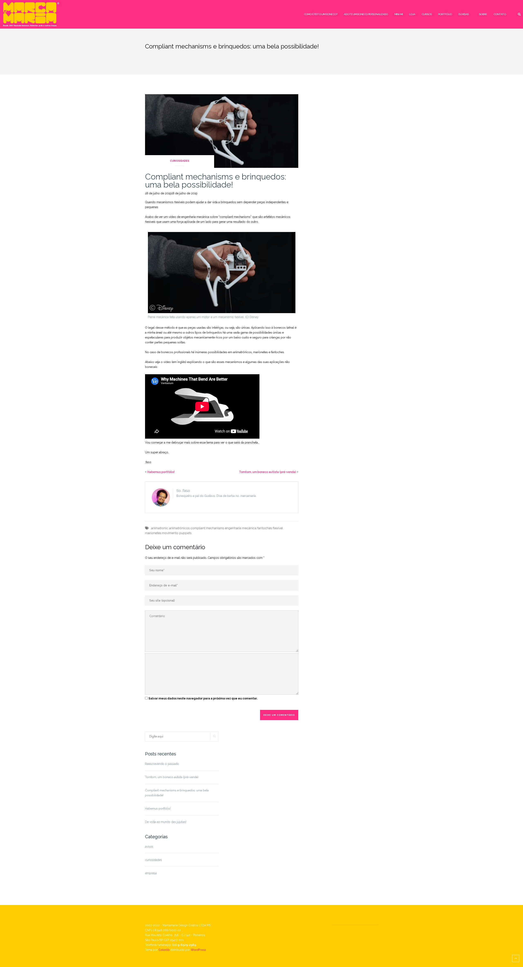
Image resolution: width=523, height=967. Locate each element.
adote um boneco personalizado (366, 14)
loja (412, 14)
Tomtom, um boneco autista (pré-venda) (267, 472)
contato (500, 14)
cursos (427, 14)
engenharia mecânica (240, 528)
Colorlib (164, 949)
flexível (278, 528)
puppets (185, 533)
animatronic (159, 528)
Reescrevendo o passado (162, 763)
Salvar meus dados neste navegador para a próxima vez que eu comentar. (203, 698)
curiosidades (179, 160)
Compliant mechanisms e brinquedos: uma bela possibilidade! (215, 180)
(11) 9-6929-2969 (184, 945)
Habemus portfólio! (161, 472)
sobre (483, 14)
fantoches (264, 528)
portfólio (445, 14)
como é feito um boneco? (320, 14)
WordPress (198, 949)
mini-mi (398, 14)
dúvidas (463, 14)
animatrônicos (179, 528)
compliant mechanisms (207, 528)
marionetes (153, 533)
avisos (149, 846)
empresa (151, 873)
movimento (170, 533)
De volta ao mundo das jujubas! (166, 822)
